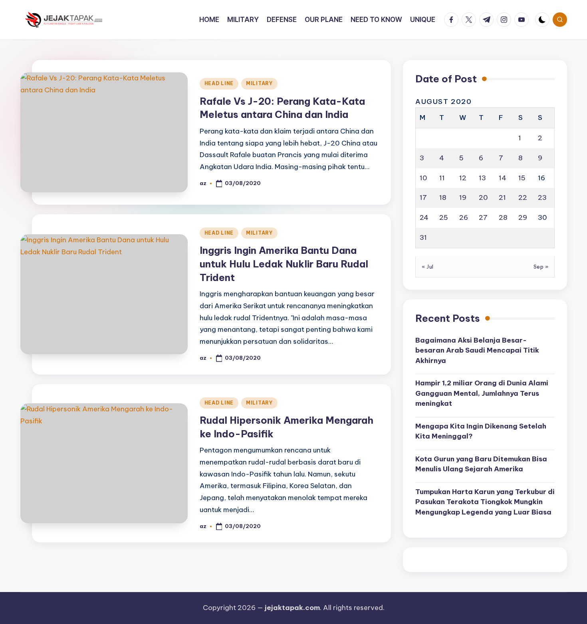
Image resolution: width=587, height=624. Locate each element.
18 (442, 197)
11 (442, 177)
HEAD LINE (219, 83)
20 (483, 197)
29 (522, 217)
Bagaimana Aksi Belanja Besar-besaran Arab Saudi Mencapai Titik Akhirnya (477, 350)
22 (522, 197)
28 (503, 217)
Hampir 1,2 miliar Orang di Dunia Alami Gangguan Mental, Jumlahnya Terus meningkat (481, 393)
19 (462, 197)
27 (483, 217)
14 (502, 177)
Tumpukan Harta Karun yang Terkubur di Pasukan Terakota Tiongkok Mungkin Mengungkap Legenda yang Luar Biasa (485, 501)
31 (423, 237)
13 (482, 177)
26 (463, 217)
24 (424, 217)
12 (462, 177)
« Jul (428, 266)
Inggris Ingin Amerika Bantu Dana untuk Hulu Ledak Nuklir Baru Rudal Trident (284, 263)
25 (443, 217)
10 (423, 177)
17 (423, 197)
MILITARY (259, 83)
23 (542, 197)
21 (502, 197)
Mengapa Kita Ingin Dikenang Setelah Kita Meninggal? (480, 431)
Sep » (541, 266)
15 (522, 177)
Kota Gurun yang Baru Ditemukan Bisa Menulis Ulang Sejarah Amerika (481, 464)
